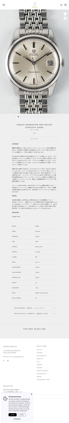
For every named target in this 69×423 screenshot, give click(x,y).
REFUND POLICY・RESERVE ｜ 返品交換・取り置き (31, 313)
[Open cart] (65, 5)
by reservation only (18, 356)
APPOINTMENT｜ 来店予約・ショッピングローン (29, 308)
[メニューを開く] (4, 5)
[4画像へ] (24, 116)
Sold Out (34, 138)
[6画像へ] (29, 116)
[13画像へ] (44, 116)
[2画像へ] (20, 116)
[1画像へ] (18, 116)
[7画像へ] (31, 116)
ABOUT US (40, 359)
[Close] (31, 394)
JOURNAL (39, 365)
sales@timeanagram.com (10, 346)
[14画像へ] (46, 116)
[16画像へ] (50, 116)
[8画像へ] (33, 116)
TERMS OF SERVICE (42, 371)
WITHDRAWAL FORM (43, 380)
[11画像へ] (39, 116)
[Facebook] (3, 361)
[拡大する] (65, 13)
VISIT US (39, 350)
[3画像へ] (22, 116)
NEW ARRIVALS (41, 356)
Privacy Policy (15, 411)
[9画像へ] (35, 116)
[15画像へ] (48, 116)
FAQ (38, 362)
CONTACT (39, 353)
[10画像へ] (37, 116)
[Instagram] (8, 361)
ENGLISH (39, 368)
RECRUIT (39, 377)
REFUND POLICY (41, 374)
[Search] (61, 5)
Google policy (23, 411)
